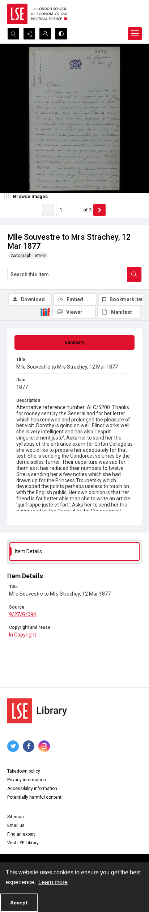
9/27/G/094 (22, 614)
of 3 (87, 210)
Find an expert (21, 834)
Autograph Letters (29, 255)
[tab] (74, 342)
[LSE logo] (37, 14)
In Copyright (22, 635)
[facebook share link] (28, 746)
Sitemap (15, 816)
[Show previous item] (48, 210)
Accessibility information (32, 788)
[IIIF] (45, 312)
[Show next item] (99, 210)
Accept (18, 902)
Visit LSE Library (23, 842)
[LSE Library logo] (37, 710)
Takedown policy (23, 771)
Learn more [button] (53, 882)
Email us (16, 825)
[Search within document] (134, 274)
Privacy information (26, 779)
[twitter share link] (13, 746)
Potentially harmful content (34, 797)
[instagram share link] (44, 746)
